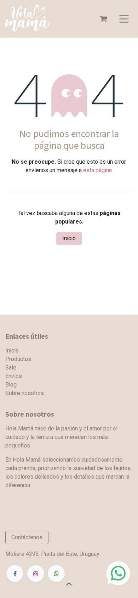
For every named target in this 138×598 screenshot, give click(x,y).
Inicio (69, 238)
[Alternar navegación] (124, 19)
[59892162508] (118, 572)
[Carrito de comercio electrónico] (103, 19)
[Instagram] (35, 573)
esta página (97, 170)
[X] (56, 573)
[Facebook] (14, 573)
